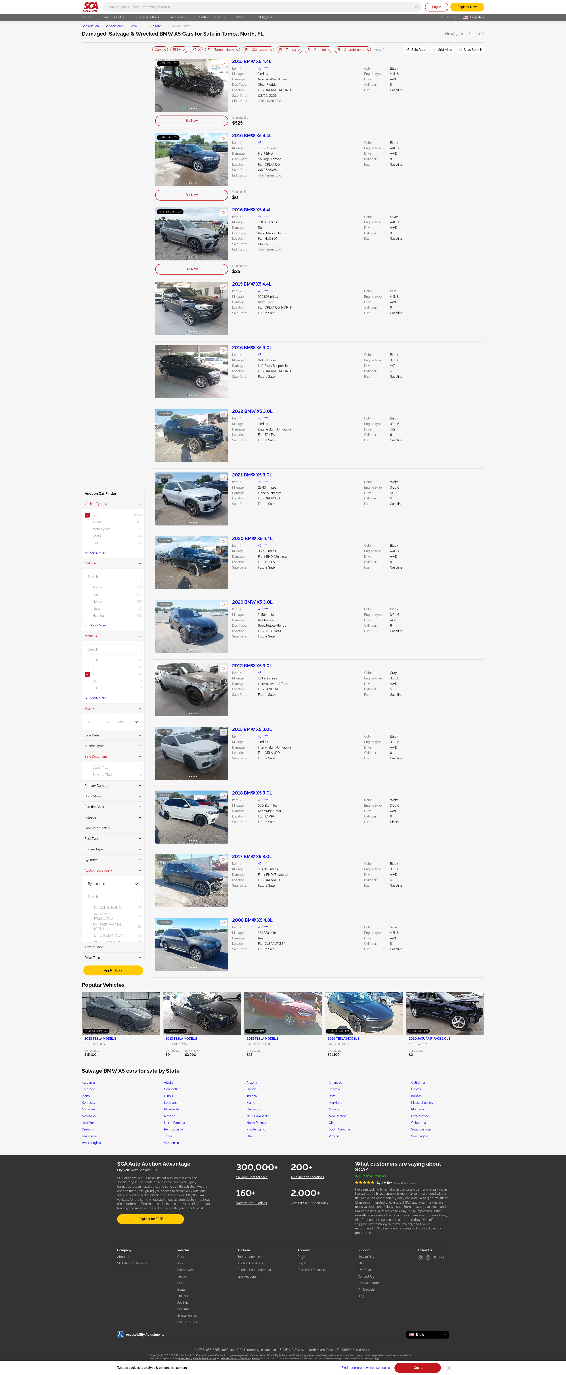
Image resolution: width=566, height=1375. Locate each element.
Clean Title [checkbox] (100, 767)
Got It (418, 1367)
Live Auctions (149, 17)
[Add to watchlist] (223, 64)
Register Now (467, 7)
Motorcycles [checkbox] (102, 529)
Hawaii (416, 1089)
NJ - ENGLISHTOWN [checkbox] (108, 935)
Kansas (416, 1096)
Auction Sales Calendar (254, 1270)
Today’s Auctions (249, 1257)
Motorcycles (186, 1270)
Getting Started (210, 17)
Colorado (88, 1089)
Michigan (88, 1109)
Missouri (334, 1109)
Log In (436, 7)
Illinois (168, 1096)
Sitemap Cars (187, 1322)
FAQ (360, 1263)
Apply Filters (113, 970)
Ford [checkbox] (96, 594)
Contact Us (366, 1276)
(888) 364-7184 (232, 1350)
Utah (250, 1136)
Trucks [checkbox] (97, 522)
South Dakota (421, 1129)
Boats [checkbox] (97, 536)
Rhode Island (256, 1129)
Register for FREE (150, 1219)
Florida (251, 1089)
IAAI (377, 1358)
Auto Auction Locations (307, 1177)
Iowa (332, 1096)
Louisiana (171, 1102)
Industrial (184, 1309)
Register (304, 1257)
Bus (180, 1283)
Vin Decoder (367, 1289)
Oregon (87, 1129)
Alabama (88, 1082)
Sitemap (256, 1358)
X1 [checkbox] (94, 681)
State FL (159, 26)
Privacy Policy (185, 1358)
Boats (181, 1289)
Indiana (252, 1096)
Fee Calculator (368, 1283)
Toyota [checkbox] (97, 587)
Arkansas (335, 1082)
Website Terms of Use (204, 1358)
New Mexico (420, 1116)
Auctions (177, 17)
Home (86, 17)
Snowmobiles (187, 1315)
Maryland (335, 1102)
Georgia (334, 1089)
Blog (240, 17)
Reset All (379, 49)
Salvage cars (114, 26)
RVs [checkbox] (95, 543)
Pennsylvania (173, 1129)
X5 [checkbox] (94, 674)
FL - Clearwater (256, 49)
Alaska (169, 1082)
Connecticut (173, 1089)
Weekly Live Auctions (251, 1203)
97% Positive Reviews (370, 1176)
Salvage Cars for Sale (252, 1177)
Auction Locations (250, 1263)
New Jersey (337, 1116)
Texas (168, 1136)
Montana (417, 1109)
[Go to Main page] (90, 7)
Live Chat (364, 1270)
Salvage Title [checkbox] (102, 774)
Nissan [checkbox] (97, 608)
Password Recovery (312, 1270)
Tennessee (89, 1136)
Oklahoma (418, 1123)
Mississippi (254, 1109)
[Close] (449, 1368)
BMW (134, 26)
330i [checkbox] (96, 688)
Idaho (86, 1096)
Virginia (334, 1136)
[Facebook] (428, 1257)
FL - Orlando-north (351, 49)
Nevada (169, 1116)
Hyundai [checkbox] (99, 615)
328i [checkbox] (96, 660)
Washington (419, 1136)
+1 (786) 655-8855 (207, 1350)
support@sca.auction (261, 1350)
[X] (435, 1257)
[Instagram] (420, 1257)
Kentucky (88, 1102)
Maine (251, 1102)
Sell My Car (264, 17)
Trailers (182, 1296)
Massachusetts (422, 1102)
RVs (180, 1263)
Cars (158, 49)
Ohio (332, 1123)
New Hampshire (258, 1116)
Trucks (182, 1276)
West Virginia (91, 1143)
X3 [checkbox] (94, 667)
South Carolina (339, 1129)
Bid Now (192, 120)
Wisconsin (171, 1143)
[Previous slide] (155, 49)
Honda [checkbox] (97, 601)
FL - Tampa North (221, 49)
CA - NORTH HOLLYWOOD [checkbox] (103, 916)
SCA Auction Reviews (132, 1263)
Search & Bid (111, 17)
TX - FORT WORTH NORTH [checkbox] (107, 927)
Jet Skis (182, 1302)
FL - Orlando (317, 49)
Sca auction (90, 26)
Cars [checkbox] (96, 515)
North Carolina (174, 1123)
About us (123, 1257)
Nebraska (89, 1116)
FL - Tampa (287, 49)
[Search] (417, 7)
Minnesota (171, 1109)
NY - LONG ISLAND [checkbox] (107, 907)
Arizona (252, 1082)
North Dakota (256, 1123)
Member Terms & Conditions (235, 1358)
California (418, 1082)
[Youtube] (441, 1257)
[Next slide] (394, 49)
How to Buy (366, 1257)
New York (89, 1123)
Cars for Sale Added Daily (309, 1203)
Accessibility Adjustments (145, 1334)
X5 (145, 26)
